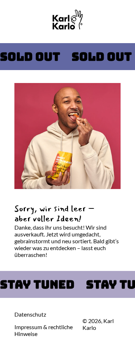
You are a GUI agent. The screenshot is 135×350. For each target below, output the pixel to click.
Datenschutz (30, 314)
